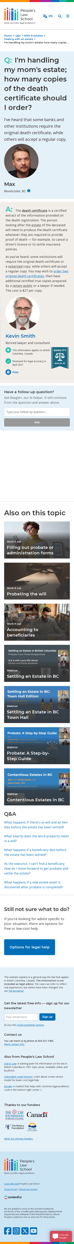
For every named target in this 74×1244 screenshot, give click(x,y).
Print (15, 372)
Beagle (8, 1086)
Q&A (18, 35)
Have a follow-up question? (29, 392)
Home (8, 35)
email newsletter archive (30, 1025)
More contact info (14, 1044)
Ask (37, 422)
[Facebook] (7, 1231)
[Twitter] (25, 1231)
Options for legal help (30, 947)
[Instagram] (16, 1231)
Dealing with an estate (18, 39)
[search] (60, 16)
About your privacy (28, 1189)
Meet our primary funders (18, 1138)
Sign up (47, 1016)
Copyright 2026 (11, 1183)
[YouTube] (33, 1231)
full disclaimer (16, 990)
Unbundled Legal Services (18, 1076)
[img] (28, 190)
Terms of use (10, 1189)
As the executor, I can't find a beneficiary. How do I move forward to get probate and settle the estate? (36, 868)
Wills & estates (33, 35)
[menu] (68, 16)
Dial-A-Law (10, 1063)
